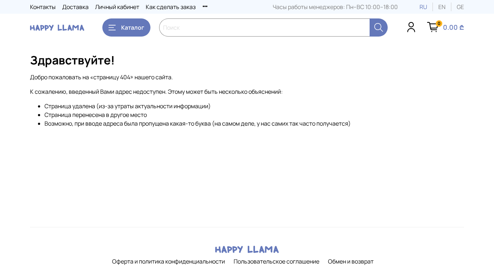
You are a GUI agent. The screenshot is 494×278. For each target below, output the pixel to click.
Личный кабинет (117, 7)
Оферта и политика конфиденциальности (168, 261)
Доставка (75, 7)
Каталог (132, 27)
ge (460, 7)
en (442, 7)
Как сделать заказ (171, 7)
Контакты (43, 7)
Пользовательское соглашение (276, 261)
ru (423, 7)
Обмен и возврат (351, 261)
